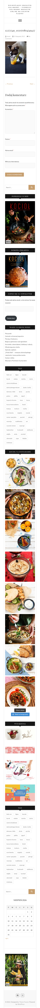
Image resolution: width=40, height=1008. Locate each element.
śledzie (24, 438)
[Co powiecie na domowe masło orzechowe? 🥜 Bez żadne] (20, 567)
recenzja (9, 421)
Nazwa (8, 139)
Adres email (9, 150)
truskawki (20, 430)
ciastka (23, 379)
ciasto (31, 379)
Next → (32, 84)
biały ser (9, 375)
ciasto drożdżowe (12, 383)
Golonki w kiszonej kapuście (14, 336)
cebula (16, 379)
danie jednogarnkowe (13, 387)
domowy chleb (11, 392)
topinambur (10, 430)
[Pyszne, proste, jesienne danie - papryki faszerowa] (20, 691)
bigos (17, 375)
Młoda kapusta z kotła (12, 347)
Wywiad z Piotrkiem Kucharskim (16, 361)
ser (27, 421)
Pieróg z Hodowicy (11, 339)
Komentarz (9, 109)
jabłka (16, 396)
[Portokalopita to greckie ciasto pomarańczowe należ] (20, 535)
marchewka (10, 413)
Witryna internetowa (12, 161)
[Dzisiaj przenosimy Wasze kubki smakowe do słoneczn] (20, 598)
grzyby (28, 392)
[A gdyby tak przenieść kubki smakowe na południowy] (20, 473)
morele (28, 413)
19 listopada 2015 (19, 36)
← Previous (9, 84)
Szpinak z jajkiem (10, 350)
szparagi (21, 426)
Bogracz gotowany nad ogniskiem (16, 341)
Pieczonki (8, 333)
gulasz (8, 396)
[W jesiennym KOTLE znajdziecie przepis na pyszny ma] (20, 629)
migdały (19, 413)
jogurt (23, 396)
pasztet (22, 417)
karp (21, 400)
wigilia (8, 434)
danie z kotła (27, 387)
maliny (25, 409)
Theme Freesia (23, 1002)
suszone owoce (11, 426)
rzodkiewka (18, 421)
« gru (6, 938)
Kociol (8, 36)
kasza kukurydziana (13, 404)
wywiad (23, 434)
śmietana (9, 442)
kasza (28, 400)
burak (8, 379)
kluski (24, 404)
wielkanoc (30, 430)
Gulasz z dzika (9, 358)
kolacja (9, 409)
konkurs (16, 409)
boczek (24, 375)
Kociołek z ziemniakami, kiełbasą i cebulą (18, 344)
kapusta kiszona (11, 400)
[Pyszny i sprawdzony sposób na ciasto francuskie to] (20, 504)
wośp (15, 434)
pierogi (30, 417)
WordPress (21, 1004)
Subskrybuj (11, 318)
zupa (17, 438)
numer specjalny (11, 417)
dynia (20, 392)
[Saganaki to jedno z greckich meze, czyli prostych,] (20, 660)
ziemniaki (9, 438)
